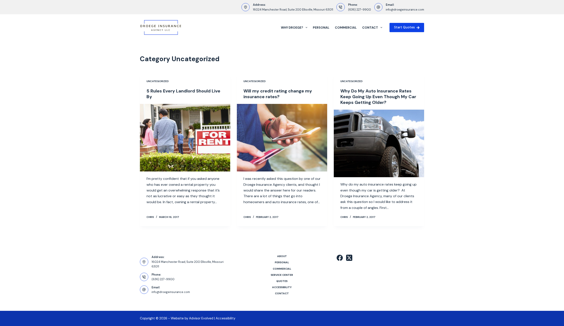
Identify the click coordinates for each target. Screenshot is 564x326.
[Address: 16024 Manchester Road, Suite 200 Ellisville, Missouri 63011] (245, 7)
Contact (370, 27)
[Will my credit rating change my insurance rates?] (282, 138)
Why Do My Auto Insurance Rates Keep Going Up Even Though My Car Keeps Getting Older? (378, 96)
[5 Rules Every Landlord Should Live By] (185, 138)
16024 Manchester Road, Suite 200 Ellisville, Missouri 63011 (293, 9)
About (282, 256)
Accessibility (282, 287)
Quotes (282, 281)
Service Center (282, 275)
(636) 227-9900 (359, 9)
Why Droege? (292, 27)
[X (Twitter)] (349, 258)
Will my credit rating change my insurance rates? (277, 93)
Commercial (346, 27)
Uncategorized (158, 81)
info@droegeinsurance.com (405, 9)
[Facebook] (340, 258)
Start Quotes (404, 27)
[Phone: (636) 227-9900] (340, 7)
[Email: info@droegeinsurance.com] (378, 7)
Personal (321, 27)
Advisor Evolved (201, 318)
